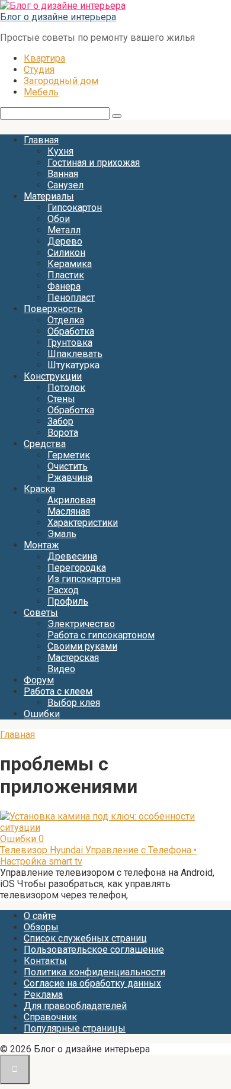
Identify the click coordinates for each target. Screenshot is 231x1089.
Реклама (43, 994)
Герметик (68, 455)
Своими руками (82, 646)
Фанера (64, 286)
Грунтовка (69, 342)
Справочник (50, 1017)
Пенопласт (71, 297)
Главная (41, 140)
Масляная (68, 511)
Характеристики (82, 522)
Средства (45, 443)
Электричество (81, 623)
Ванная (62, 173)
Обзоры (41, 927)
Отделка (65, 320)
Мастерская (73, 657)
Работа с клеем (58, 691)
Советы (41, 612)
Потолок (66, 387)
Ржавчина (69, 477)
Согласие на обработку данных (92, 983)
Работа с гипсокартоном (101, 635)
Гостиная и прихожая (93, 162)
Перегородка (76, 567)
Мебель (41, 92)
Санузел (65, 185)
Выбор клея (73, 702)
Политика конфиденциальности (94, 972)
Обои (58, 218)
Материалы (49, 196)
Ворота (62, 432)
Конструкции (53, 376)
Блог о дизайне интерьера (58, 17)
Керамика (69, 263)
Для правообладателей (75, 1005)
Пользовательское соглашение (94, 949)
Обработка (70, 331)
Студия (39, 69)
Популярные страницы (75, 1028)
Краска (39, 488)
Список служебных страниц (85, 938)
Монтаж (41, 545)
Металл (64, 230)
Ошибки (42, 713)
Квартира (44, 58)
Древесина (72, 556)
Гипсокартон (74, 207)
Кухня (60, 151)
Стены (61, 398)
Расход (63, 590)
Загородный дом (61, 80)
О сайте (40, 915)
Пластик (65, 275)
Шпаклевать (74, 353)
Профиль (67, 601)
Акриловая (71, 500)
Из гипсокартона (84, 578)
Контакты (45, 960)
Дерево (64, 241)
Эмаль (61, 533)
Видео (61, 668)
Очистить (67, 466)
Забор (60, 421)
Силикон (66, 252)
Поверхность (53, 308)
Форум (39, 680)
